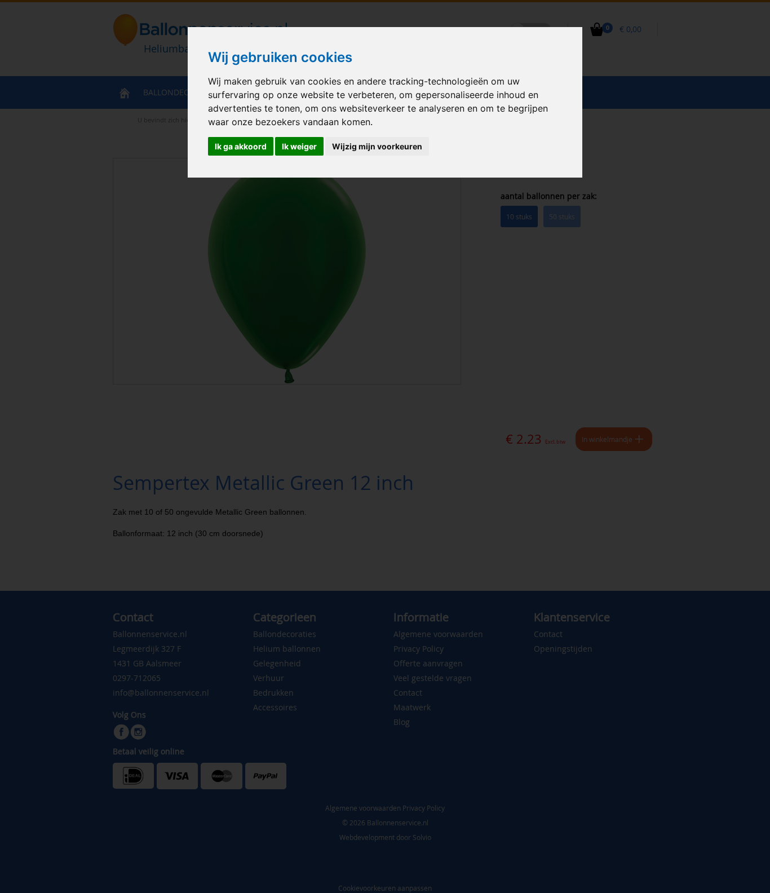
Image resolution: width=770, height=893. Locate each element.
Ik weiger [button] (299, 146)
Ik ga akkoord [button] (241, 146)
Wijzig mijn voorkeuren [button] (377, 146)
